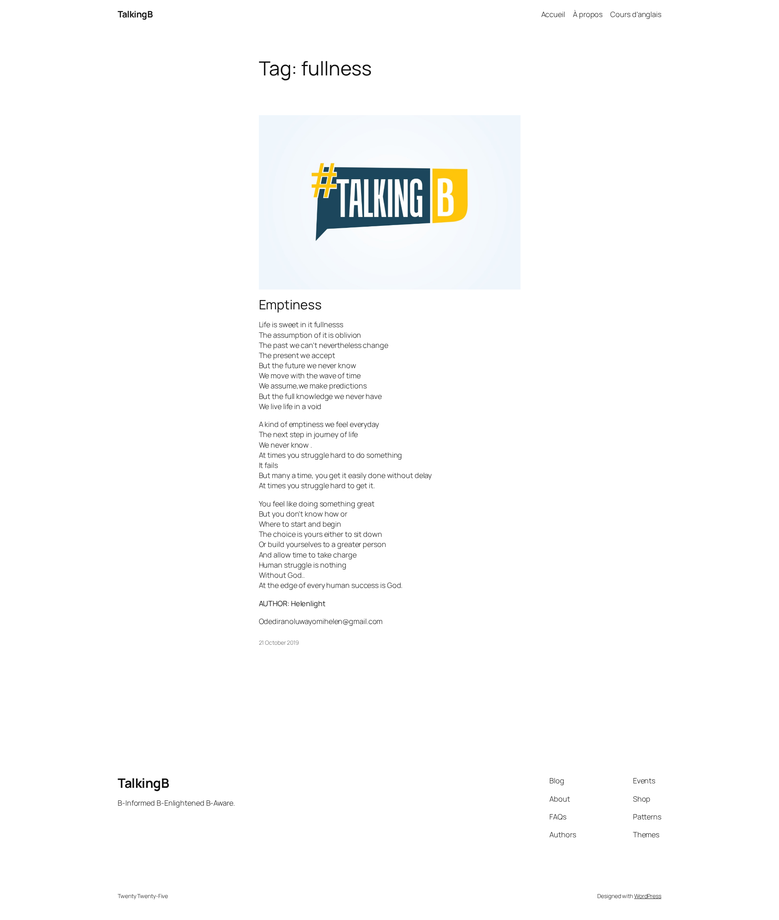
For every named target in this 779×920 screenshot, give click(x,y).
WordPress (647, 896)
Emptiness (290, 304)
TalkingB (135, 14)
